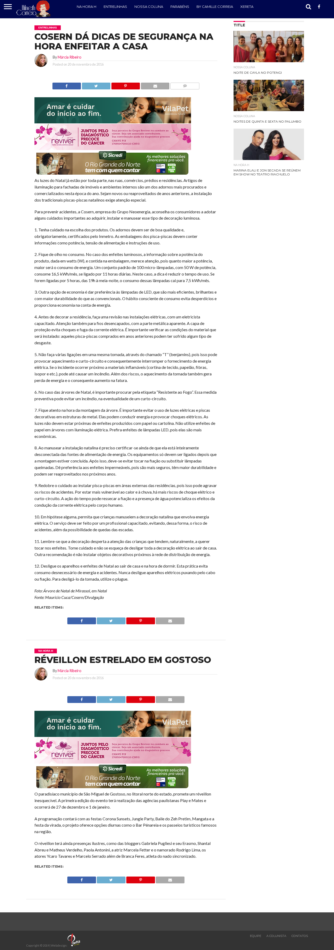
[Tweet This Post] (96, 84)
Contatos (299, 936)
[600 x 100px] (112, 175)
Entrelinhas (115, 6)
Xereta (246, 6)
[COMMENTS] (184, 84)
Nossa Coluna (148, 6)
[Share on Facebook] (66, 84)
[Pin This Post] (125, 84)
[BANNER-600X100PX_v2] (112, 148)
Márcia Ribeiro (69, 57)
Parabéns (179, 6)
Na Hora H (86, 6)
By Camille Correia (214, 6)
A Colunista (276, 936)
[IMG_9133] (112, 121)
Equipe (255, 936)
